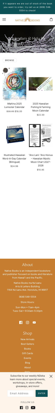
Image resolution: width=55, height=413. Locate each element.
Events (27, 358)
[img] (20, 322)
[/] (27, 19)
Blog (27, 362)
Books (27, 348)
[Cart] (51, 19)
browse (9, 60)
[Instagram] (27, 408)
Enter (41, 393)
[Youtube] (32, 408)
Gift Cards (27, 353)
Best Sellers (27, 343)
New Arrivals (27, 339)
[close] (51, 376)
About (27, 367)
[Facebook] (22, 408)
